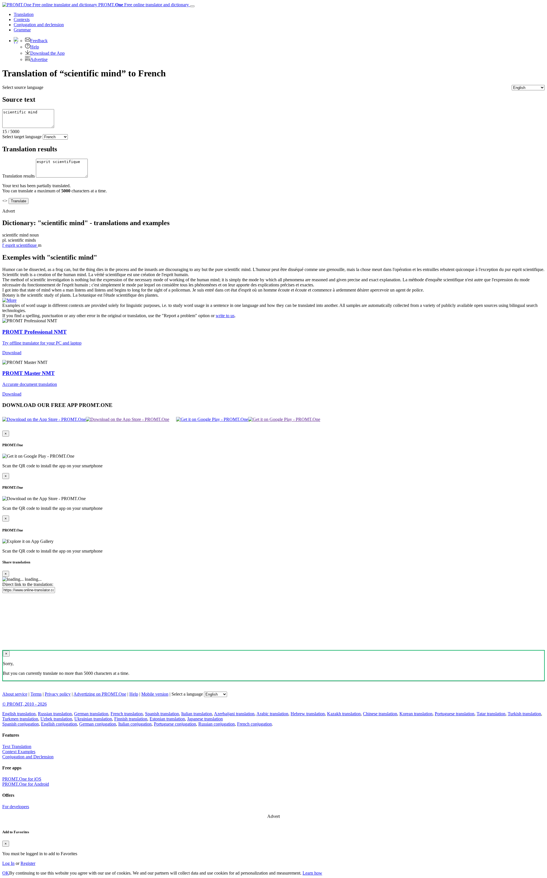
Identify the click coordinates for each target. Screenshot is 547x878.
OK (5, 873)
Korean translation (415, 713)
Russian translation (55, 713)
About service (14, 694)
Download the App (47, 53)
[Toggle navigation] (192, 6)
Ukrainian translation (93, 718)
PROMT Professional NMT (34, 332)
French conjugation (254, 724)
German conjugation (97, 724)
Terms (36, 694)
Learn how (312, 873)
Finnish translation (130, 718)
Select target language (22, 136)
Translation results (18, 176)
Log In (8, 863)
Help (34, 46)
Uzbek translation (56, 718)
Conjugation (39, 24)
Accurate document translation (29, 384)
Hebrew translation (308, 713)
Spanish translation (162, 713)
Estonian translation (167, 718)
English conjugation (59, 724)
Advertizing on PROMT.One (100, 694)
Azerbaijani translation (234, 713)
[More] (9, 300)
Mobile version (154, 694)
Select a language (187, 694)
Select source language (22, 87)
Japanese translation (205, 718)
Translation (24, 14)
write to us (225, 315)
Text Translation (16, 746)
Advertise (39, 59)
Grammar (22, 29)
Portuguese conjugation (175, 724)
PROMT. (143, 4)
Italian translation (196, 713)
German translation (91, 713)
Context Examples (18, 751)
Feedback (39, 40)
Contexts (22, 19)
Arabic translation (272, 713)
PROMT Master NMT (28, 373)
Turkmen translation (20, 718)
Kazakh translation (344, 713)
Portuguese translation (454, 713)
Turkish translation (524, 713)
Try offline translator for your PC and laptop (41, 343)
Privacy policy (58, 694)
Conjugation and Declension (28, 756)
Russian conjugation (216, 724)
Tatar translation (491, 713)
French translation (127, 713)
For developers (15, 806)
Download (11, 352)
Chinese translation (380, 713)
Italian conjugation (135, 724)
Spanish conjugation (20, 724)
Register (28, 863)
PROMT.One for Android (25, 784)
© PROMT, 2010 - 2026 (24, 704)
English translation (19, 713)
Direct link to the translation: (27, 584)
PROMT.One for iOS (21, 779)
